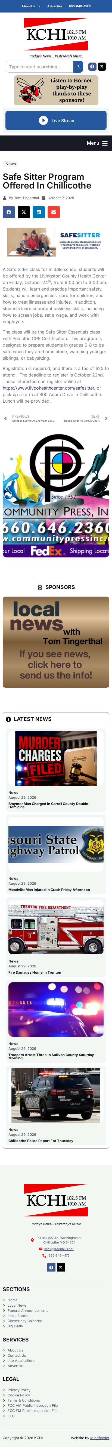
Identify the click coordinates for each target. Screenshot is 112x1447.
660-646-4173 (80, 6)
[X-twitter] (102, 67)
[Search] (78, 67)
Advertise (54, 6)
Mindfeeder (99, 1438)
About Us (28, 6)
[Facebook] (92, 67)
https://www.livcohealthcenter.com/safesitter (48, 388)
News (10, 163)
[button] (97, 143)
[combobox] (39, 67)
